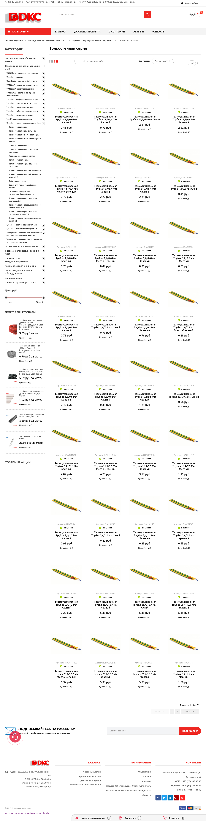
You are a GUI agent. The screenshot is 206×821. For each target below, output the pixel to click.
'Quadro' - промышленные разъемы (22, 229)
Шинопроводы (13, 278)
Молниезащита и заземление (21, 246)
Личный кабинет (191, 3)
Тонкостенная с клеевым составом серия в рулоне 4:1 (25, 206)
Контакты (158, 31)
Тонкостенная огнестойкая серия (24, 135)
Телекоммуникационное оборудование (19, 272)
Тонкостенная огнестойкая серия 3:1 (26, 170)
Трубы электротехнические (20, 266)
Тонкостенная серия (18, 127)
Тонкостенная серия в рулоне (22, 131)
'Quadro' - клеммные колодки (19, 107)
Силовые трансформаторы (20, 282)
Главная (60, 31)
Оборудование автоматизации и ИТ (22, 67)
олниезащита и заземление (86, 784)
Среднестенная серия (19, 145)
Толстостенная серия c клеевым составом (23, 165)
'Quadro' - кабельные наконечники (22, 111)
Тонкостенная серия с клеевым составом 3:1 (23, 199)
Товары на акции (18, 462)
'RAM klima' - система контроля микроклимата (20, 94)
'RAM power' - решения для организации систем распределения (24, 240)
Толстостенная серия (19, 160)
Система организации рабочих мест (22, 252)
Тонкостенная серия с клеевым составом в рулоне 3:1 (23, 213)
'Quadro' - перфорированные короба (23, 99)
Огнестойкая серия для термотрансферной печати (21, 193)
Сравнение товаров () (93, 61)
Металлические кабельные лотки (20, 60)
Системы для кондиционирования (16, 260)
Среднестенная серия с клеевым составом (23, 150)
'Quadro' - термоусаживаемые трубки (23, 123)
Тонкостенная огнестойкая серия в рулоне (25, 140)
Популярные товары (20, 312)
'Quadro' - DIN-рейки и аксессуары (21, 103)
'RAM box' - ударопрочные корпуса (22, 85)
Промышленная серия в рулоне (22, 156)
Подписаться (190, 730)
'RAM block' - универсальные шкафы (22, 73)
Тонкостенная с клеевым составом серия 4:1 (25, 219)
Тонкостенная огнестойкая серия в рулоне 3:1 (25, 175)
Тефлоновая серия (17, 181)
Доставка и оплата (87, 31)
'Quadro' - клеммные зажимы (19, 115)
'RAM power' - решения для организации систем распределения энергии (24, 234)
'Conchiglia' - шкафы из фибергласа (21, 81)
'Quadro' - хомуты (14, 77)
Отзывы (138, 31)
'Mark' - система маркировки (19, 119)
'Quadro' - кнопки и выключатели (21, 225)
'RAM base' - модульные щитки (20, 89)
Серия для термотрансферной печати (22, 186)
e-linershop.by (42, 813)
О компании (116, 31)
